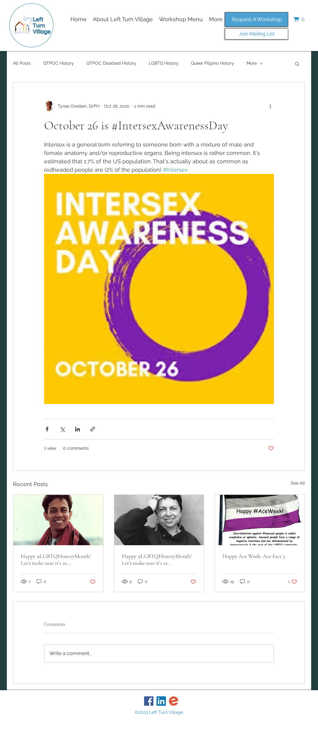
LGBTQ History (164, 63)
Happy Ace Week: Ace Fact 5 (253, 556)
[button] (301, 19)
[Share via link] (93, 429)
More (252, 63)
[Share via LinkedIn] (77, 429)
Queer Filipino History (212, 63)
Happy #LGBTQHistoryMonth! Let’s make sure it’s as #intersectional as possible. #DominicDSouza (56, 559)
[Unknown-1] (173, 701)
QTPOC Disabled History (111, 63)
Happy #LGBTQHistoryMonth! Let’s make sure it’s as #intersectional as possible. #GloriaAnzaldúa (157, 559)
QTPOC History (58, 63)
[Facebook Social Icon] (148, 701)
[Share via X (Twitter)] (62, 429)
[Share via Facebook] (47, 429)
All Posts (22, 63)
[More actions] (270, 106)
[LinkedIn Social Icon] (161, 701)
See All (298, 483)
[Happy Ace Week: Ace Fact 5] (260, 520)
